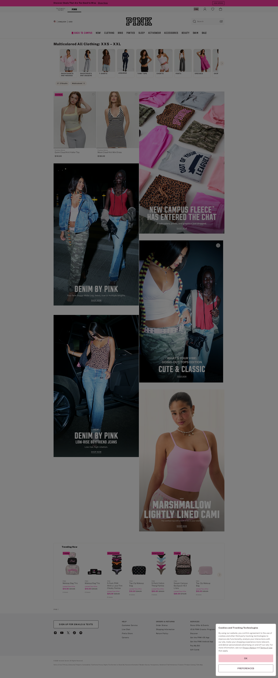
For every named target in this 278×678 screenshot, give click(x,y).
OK (246, 658)
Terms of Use (266, 648)
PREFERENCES (245, 668)
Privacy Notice (249, 648)
